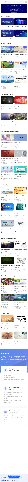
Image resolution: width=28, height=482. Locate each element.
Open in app (14, 476)
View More (24, 90)
